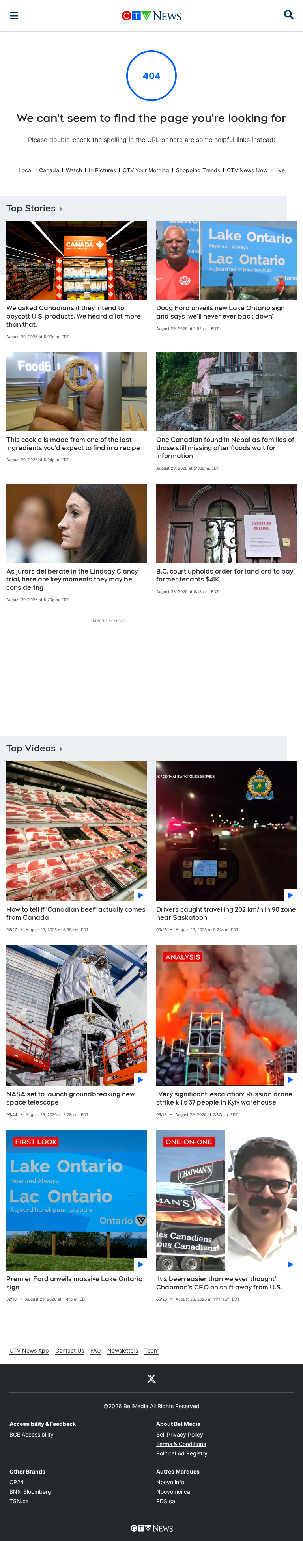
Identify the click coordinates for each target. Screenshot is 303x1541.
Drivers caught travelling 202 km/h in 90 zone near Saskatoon (226, 914)
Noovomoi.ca (173, 1491)
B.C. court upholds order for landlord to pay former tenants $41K (224, 575)
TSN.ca (19, 1501)
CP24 (16, 1482)
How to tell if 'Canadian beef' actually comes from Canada (76, 914)
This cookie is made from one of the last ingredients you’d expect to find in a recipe (73, 444)
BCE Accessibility (31, 1434)
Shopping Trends (198, 170)
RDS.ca (165, 1501)
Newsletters (122, 1350)
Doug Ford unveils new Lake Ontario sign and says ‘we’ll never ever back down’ (220, 312)
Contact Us (69, 1350)
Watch (74, 170)
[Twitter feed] (151, 1378)
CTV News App (29, 1350)
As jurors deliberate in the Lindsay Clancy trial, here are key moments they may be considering (72, 580)
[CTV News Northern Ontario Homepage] (151, 15)
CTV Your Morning (146, 170)
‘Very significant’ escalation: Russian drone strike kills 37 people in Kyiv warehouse (224, 1098)
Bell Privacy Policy (179, 1434)
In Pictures (102, 170)
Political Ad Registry (182, 1453)
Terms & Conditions (181, 1443)
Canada (49, 170)
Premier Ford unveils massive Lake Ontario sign (74, 1283)
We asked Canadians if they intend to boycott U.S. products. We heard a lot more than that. (73, 316)
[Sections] (14, 16)
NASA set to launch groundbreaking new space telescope (70, 1098)
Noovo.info (170, 1482)
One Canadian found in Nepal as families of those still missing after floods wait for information (225, 448)
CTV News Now (247, 170)
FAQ (95, 1350)
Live (279, 170)
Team (151, 1350)
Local (25, 170)
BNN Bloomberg (30, 1491)
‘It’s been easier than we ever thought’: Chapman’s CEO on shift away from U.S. (219, 1283)
